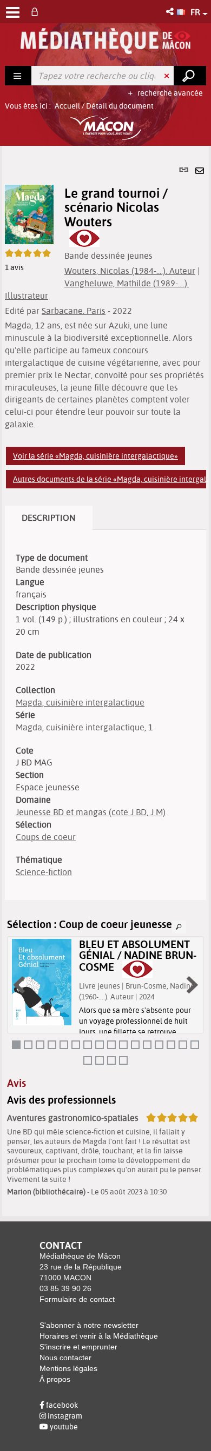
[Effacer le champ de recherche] (167, 75)
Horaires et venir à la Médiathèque (98, 1336)
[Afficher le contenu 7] (87, 1044)
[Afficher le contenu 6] (75, 1044)
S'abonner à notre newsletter (89, 1325)
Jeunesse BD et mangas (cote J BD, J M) (91, 812)
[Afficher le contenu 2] (28, 1044)
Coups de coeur (46, 836)
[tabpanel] (105, 680)
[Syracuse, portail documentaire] (105, 41)
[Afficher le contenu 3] (40, 1044)
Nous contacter (65, 1357)
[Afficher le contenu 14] (171, 1044)
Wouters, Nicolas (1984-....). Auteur (129, 270)
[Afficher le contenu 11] (135, 1044)
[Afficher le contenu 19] (111, 1060)
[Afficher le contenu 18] (99, 1060)
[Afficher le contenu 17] (87, 1060)
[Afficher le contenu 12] (147, 1044)
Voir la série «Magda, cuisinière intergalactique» (95, 456)
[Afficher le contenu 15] (183, 1044)
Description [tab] (49, 517)
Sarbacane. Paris (74, 310)
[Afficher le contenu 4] (52, 1044)
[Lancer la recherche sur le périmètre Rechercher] (190, 75)
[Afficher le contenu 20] (123, 1060)
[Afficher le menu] (12, 12)
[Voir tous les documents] (179, 927)
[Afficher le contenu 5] (64, 1044)
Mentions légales (68, 1368)
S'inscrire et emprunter (78, 1346)
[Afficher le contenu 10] (123, 1044)
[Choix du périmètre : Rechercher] (18, 75)
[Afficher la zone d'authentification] (37, 11)
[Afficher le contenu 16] (194, 1044)
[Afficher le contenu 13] (159, 1044)
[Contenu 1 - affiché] (16, 1044)
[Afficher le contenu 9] (111, 1044)
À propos (54, 1379)
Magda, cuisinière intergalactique (80, 702)
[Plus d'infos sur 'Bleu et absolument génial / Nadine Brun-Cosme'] (42, 982)
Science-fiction (44, 871)
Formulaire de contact (77, 1299)
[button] (170, 11)
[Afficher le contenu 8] (99, 1044)
